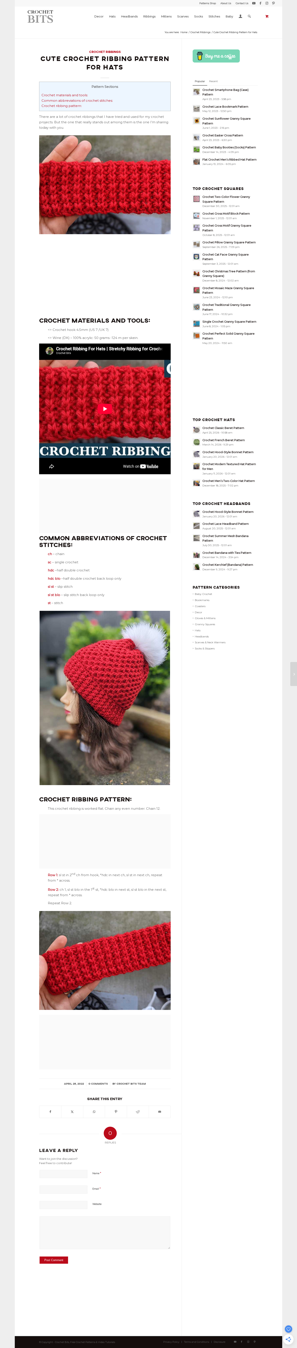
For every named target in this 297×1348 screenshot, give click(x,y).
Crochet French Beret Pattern (223, 440)
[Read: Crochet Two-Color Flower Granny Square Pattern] (196, 199)
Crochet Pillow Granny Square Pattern (229, 242)
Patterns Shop (207, 3)
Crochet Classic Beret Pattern (223, 428)
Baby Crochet (203, 594)
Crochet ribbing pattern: (62, 106)
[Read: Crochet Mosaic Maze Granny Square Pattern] (196, 290)
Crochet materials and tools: (65, 95)
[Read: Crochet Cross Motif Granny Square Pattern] (196, 228)
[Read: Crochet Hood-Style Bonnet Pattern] (196, 454)
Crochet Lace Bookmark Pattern (225, 106)
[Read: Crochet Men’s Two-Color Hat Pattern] (196, 483)
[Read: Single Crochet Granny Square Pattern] (196, 324)
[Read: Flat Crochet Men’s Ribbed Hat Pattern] (196, 162)
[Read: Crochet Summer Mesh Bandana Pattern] (196, 538)
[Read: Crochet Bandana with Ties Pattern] (196, 555)
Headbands (202, 636)
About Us (225, 3)
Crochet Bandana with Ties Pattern (226, 552)
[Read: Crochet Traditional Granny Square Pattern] (196, 307)
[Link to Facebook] (260, 3)
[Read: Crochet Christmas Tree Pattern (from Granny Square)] (196, 273)
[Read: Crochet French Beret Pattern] (196, 442)
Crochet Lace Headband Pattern (225, 523)
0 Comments (98, 1084)
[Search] (249, 16)
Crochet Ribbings (105, 52)
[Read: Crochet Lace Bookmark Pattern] (196, 109)
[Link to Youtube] (254, 3)
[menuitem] (207, 3)
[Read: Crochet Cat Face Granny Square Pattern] (196, 257)
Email (96, 1188)
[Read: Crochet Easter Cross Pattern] (196, 137)
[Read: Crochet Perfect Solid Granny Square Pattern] (196, 336)
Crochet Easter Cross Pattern (222, 135)
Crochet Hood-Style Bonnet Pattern (228, 452)
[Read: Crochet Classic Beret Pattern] (196, 430)
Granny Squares (205, 624)
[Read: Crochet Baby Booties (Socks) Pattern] (196, 149)
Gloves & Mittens (205, 618)
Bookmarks (202, 600)
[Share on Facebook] (50, 1112)
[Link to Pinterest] (273, 3)
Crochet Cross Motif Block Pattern (226, 213)
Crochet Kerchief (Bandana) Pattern (227, 564)
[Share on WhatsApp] (94, 1112)
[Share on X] (72, 1112)
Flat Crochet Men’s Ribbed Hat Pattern (229, 159)
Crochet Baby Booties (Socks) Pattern (229, 147)
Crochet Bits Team (131, 1084)
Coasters (200, 606)
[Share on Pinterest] (116, 1112)
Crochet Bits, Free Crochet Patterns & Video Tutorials (85, 1342)
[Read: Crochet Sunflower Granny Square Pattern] (196, 121)
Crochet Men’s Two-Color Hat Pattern (228, 481)
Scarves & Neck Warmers (210, 642)
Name (96, 1173)
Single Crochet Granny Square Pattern (229, 321)
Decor (198, 612)
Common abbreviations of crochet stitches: (77, 100)
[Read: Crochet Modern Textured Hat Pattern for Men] (196, 466)
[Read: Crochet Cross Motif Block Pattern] (196, 216)
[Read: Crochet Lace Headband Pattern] (196, 526)
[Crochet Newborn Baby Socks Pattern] (293, 674)
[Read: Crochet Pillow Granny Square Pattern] (196, 244)
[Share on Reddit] (138, 1112)
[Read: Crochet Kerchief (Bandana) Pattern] (196, 567)
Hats (197, 630)
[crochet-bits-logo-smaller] (41, 16)
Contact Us (242, 3)
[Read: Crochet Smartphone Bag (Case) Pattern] (196, 92)
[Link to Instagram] (267, 3)
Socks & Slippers (205, 648)
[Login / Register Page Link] (240, 16)
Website (97, 1204)
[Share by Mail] (160, 1112)
